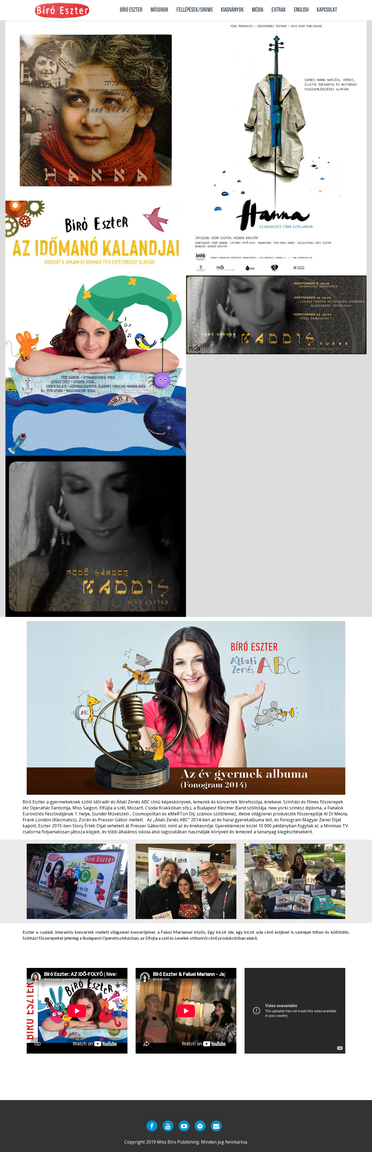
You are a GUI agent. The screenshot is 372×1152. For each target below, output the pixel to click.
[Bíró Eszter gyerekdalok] (184, 1125)
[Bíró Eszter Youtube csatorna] (168, 1125)
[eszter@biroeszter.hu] (216, 1125)
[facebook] (152, 1125)
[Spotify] (200, 1125)
